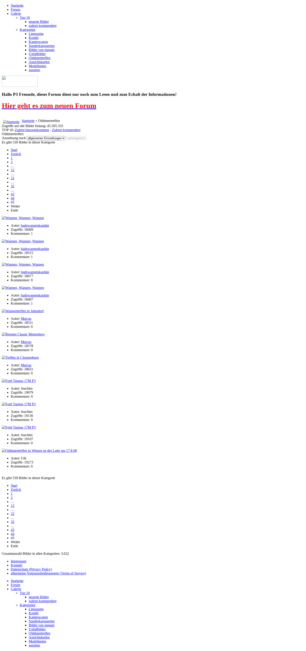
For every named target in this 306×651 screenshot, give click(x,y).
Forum (15, 9)
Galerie (16, 13)
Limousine (36, 34)
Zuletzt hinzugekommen (32, 130)
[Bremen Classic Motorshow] (23, 334)
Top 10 (25, 17)
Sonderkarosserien (42, 46)
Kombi (34, 38)
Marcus (26, 318)
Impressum (18, 561)
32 (12, 186)
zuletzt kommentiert (42, 26)
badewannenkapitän (35, 225)
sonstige (34, 70)
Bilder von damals (41, 50)
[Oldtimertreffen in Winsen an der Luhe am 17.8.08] (39, 450)
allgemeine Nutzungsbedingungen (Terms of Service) (48, 573)
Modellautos (37, 66)
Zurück (16, 154)
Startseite (17, 5)
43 (12, 194)
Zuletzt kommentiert (66, 130)
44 (12, 198)
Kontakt (16, 565)
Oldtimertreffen (39, 58)
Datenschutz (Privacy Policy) (31, 569)
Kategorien (27, 30)
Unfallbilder (37, 54)
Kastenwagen (38, 42)
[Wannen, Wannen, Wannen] (23, 218)
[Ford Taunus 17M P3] (19, 381)
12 (12, 170)
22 (12, 178)
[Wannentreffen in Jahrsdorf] (23, 311)
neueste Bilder (39, 21)
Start (14, 150)
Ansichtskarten (39, 62)
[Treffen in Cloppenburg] (20, 357)
